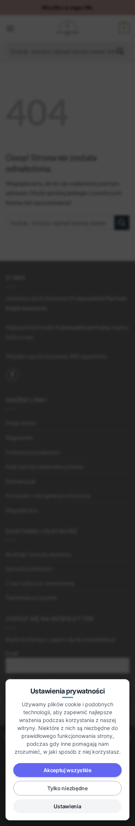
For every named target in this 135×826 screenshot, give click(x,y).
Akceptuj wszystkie (68, 770)
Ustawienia (67, 806)
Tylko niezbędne (67, 788)
